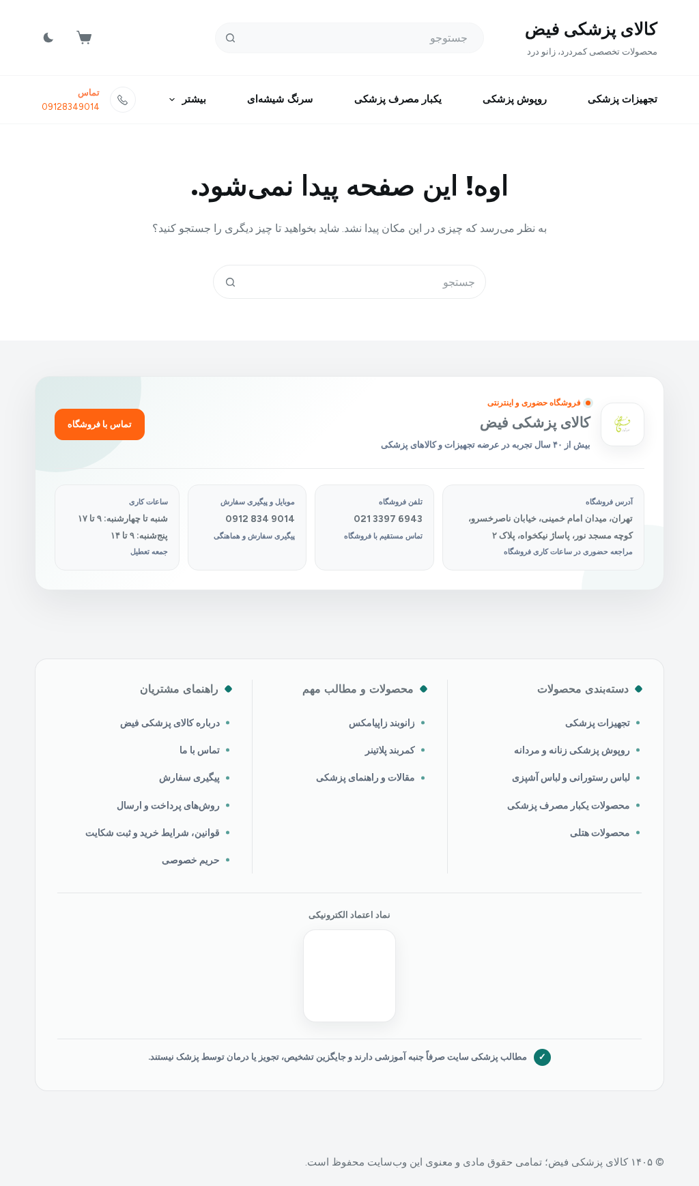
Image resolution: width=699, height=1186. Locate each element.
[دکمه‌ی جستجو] (230, 38)
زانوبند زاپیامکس (382, 722)
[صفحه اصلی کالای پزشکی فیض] (622, 424)
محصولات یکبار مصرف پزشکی (568, 805)
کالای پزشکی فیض (591, 28)
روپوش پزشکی (515, 99)
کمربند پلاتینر (390, 749)
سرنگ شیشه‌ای (280, 99)
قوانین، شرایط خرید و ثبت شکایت (152, 832)
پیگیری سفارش (189, 777)
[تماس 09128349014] (123, 100)
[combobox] (365, 282)
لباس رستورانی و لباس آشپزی (571, 777)
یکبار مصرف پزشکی (398, 99)
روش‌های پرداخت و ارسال (168, 805)
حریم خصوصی (191, 859)
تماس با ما (200, 749)
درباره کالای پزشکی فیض (170, 722)
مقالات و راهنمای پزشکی (365, 777)
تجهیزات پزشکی (622, 99)
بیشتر (194, 99)
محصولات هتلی (600, 832)
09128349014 (71, 107)
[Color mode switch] (48, 37)
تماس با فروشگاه (100, 424)
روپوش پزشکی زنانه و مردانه (572, 749)
